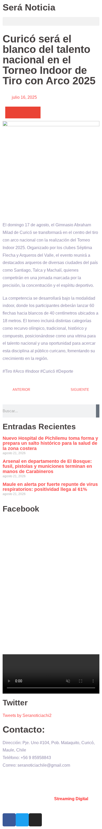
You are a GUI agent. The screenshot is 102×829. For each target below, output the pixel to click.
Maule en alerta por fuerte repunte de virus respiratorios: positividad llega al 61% (50, 487)
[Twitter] (22, 819)
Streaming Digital (71, 799)
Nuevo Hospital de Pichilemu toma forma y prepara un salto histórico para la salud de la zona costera (50, 443)
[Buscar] (97, 411)
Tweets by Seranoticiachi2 (27, 715)
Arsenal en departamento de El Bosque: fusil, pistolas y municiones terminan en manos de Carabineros (47, 466)
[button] (51, 21)
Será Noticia (29, 7)
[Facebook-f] (9, 819)
